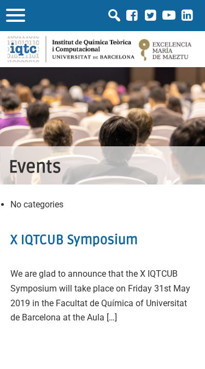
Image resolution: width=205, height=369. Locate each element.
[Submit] (114, 15)
